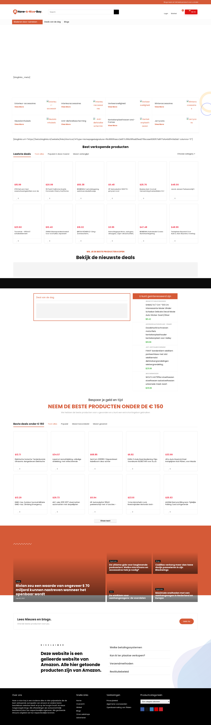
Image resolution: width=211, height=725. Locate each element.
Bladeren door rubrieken (25, 21)
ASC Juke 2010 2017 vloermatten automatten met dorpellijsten (66, 503)
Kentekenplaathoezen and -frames (159, 324)
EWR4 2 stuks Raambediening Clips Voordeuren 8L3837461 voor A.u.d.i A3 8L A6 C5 (142, 461)
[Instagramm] (152, 709)
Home (78, 700)
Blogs (66, 21)
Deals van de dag (52, 21)
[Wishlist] (174, 11)
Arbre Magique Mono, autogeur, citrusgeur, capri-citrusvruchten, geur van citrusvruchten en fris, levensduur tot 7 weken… (121, 234)
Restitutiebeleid (119, 671)
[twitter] (147, 709)
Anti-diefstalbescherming (155, 347)
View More (19, 107)
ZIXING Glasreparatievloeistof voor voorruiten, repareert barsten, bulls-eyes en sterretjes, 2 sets (57, 234)
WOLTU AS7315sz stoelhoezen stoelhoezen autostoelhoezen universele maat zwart (160, 380)
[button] (139, 647)
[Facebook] (142, 709)
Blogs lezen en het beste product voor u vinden (181, 2)
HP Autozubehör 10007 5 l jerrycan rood (118, 190)
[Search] (116, 12)
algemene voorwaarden (117, 704)
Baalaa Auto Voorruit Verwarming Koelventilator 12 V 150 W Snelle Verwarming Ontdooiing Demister (152, 192)
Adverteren (81, 717)
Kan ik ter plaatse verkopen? (127, 655)
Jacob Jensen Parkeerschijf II (182, 189)
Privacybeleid (112, 700)
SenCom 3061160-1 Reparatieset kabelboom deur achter (103, 460)
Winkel (79, 707)
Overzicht (80, 704)
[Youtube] (156, 709)
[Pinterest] (161, 709)
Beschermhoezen (152, 373)
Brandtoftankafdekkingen (156, 301)
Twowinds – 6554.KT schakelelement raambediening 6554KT (23, 233)
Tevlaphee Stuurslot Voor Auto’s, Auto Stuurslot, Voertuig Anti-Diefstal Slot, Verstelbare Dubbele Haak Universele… (183, 234)
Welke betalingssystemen (126, 647)
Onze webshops (83, 714)
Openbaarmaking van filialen (119, 707)
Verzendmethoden (121, 663)
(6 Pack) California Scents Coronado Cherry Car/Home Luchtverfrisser (57, 191)
